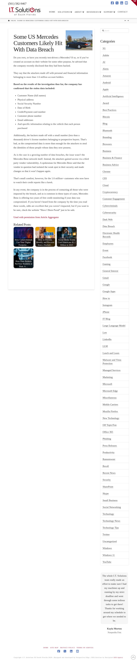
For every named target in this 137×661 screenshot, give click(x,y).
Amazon (107, 75)
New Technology (111, 418)
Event (105, 250)
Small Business (110, 500)
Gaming (106, 264)
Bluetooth (107, 130)
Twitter (106, 534)
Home (45, 647)
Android (107, 82)
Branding (107, 137)
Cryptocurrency (110, 192)
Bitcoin (106, 116)
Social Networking (112, 507)
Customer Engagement (114, 199)
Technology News (111, 521)
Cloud (106, 185)
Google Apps (109, 291)
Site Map (54, 647)
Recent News (109, 473)
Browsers (107, 144)
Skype (106, 493)
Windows (107, 548)
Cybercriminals (110, 205)
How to (106, 298)
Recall (106, 466)
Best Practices (109, 110)
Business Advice (111, 164)
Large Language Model (114, 325)
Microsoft (107, 384)
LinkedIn (107, 339)
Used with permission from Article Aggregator (36, 217)
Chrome (106, 171)
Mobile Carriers (110, 404)
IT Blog (106, 319)
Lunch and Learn (111, 353)
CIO (105, 178)
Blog (105, 123)
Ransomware (109, 459)
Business (107, 151)
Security (107, 479)
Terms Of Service (85, 647)
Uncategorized (110, 541)
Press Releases (110, 445)
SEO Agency (118, 657)
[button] (134, 3)
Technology (108, 514)
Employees (108, 243)
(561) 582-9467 (17, 3)
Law (105, 332)
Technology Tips (111, 527)
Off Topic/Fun (110, 425)
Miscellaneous (110, 397)
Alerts (106, 69)
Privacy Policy (67, 647)
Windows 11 (109, 555)
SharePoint (108, 486)
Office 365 (108, 432)
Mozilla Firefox (110, 411)
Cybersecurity (109, 212)
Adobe (106, 55)
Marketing (108, 377)
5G (104, 48)
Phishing (107, 438)
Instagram (107, 305)
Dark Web (108, 219)
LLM (105, 346)
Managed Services (111, 370)
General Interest (110, 271)
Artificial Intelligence (113, 96)
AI (104, 62)
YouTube (107, 562)
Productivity (109, 452)
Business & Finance (112, 157)
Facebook (107, 257)
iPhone (106, 312)
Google (106, 284)
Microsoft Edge (110, 391)
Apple (106, 89)
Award (106, 103)
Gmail (106, 277)
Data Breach (109, 226)
